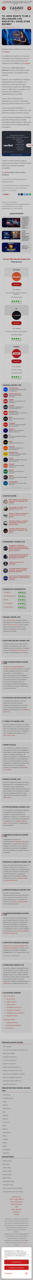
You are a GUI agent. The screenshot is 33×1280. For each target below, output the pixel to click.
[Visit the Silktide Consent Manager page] (26, 1273)
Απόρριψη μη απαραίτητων (16, 1267)
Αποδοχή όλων (16, 1262)
